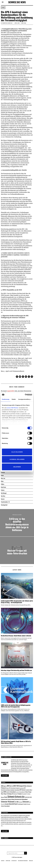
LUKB (4, 792)
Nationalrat (15, 794)
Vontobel (25, 804)
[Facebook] (17, 376)
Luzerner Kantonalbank (11, 792)
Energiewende (21, 788)
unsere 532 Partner (12, 407)
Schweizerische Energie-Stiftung (7, 799)
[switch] (29, 433)
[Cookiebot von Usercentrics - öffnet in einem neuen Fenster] (25, 395)
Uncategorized (4, 505)
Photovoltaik (24, 794)
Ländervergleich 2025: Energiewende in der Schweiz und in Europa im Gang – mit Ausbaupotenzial (17, 601)
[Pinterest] (23, 376)
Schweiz (11, 796)
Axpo (4, 786)
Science (2, 490)
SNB (17, 802)
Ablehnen (17, 467)
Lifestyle (3, 472)
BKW (8, 786)
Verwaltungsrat (20, 804)
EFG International (12, 788)
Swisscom (26, 801)
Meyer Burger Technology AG (7, 794)
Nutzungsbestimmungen (23, 860)
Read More (5, 831)
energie (17, 788)
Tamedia (6, 804)
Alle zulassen (17, 452)
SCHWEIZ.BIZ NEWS (28, 797)
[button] (25, 853)
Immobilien (27, 790)
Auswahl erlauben (17, 459)
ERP (25, 788)
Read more (5, 775)
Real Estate (3, 487)
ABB (2, 786)
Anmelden (31, 860)
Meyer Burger (28, 792)
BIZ (6, 786)
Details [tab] (14, 399)
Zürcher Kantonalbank (5, 806)
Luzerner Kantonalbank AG (20, 792)
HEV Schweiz (22, 790)
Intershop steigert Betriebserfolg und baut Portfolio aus (16, 670)
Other (3, 7)
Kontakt (2, 860)
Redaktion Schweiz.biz (7, 23)
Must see (3, 478)
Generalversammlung (5, 790)
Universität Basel (13, 804)
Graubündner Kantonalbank (14, 790)
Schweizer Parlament (7, 801)
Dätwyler (7, 788)
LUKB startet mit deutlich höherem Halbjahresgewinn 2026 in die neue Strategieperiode (15, 706)
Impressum (8, 860)
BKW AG (11, 786)
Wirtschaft (28, 804)
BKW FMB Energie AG (19, 786)
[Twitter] (20, 376)
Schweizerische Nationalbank (21, 799)
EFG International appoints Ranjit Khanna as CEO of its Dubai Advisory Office (16, 742)
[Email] (32, 376)
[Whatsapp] (29, 376)
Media (2, 475)
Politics (2, 484)
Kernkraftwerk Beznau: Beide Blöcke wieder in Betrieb (16, 636)
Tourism (2, 499)
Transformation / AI (5, 502)
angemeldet (10, 391)
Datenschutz (14, 860)
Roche (5, 797)
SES (15, 802)
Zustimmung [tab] (5, 399)
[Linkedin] (26, 376)
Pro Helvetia (28, 794)
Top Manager (4, 493)
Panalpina (20, 794)
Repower (2, 797)
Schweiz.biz (20, 796)
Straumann (20, 802)
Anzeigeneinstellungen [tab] (25, 399)
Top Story (3, 496)
